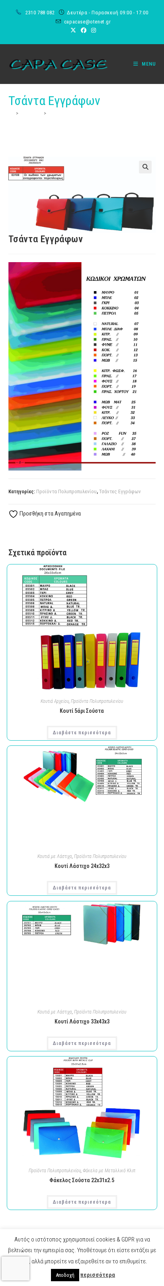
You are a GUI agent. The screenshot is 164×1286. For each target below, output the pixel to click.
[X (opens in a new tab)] (73, 30)
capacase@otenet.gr (87, 22)
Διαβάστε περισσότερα (82, 732)
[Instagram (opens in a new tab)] (92, 30)
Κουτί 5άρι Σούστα (82, 711)
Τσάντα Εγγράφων (68, 113)
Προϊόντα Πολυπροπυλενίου (66, 491)
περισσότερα (97, 1274)
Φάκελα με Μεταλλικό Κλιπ (109, 1170)
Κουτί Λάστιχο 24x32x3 (82, 866)
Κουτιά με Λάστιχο (54, 856)
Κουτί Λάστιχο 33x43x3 (82, 1021)
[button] (145, 167)
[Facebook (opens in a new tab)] (83, 30)
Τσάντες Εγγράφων (120, 491)
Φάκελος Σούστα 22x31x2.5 (81, 1180)
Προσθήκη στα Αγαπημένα (49, 513)
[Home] (11, 113)
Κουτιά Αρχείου (55, 701)
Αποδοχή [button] (65, 1275)
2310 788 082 (40, 13)
